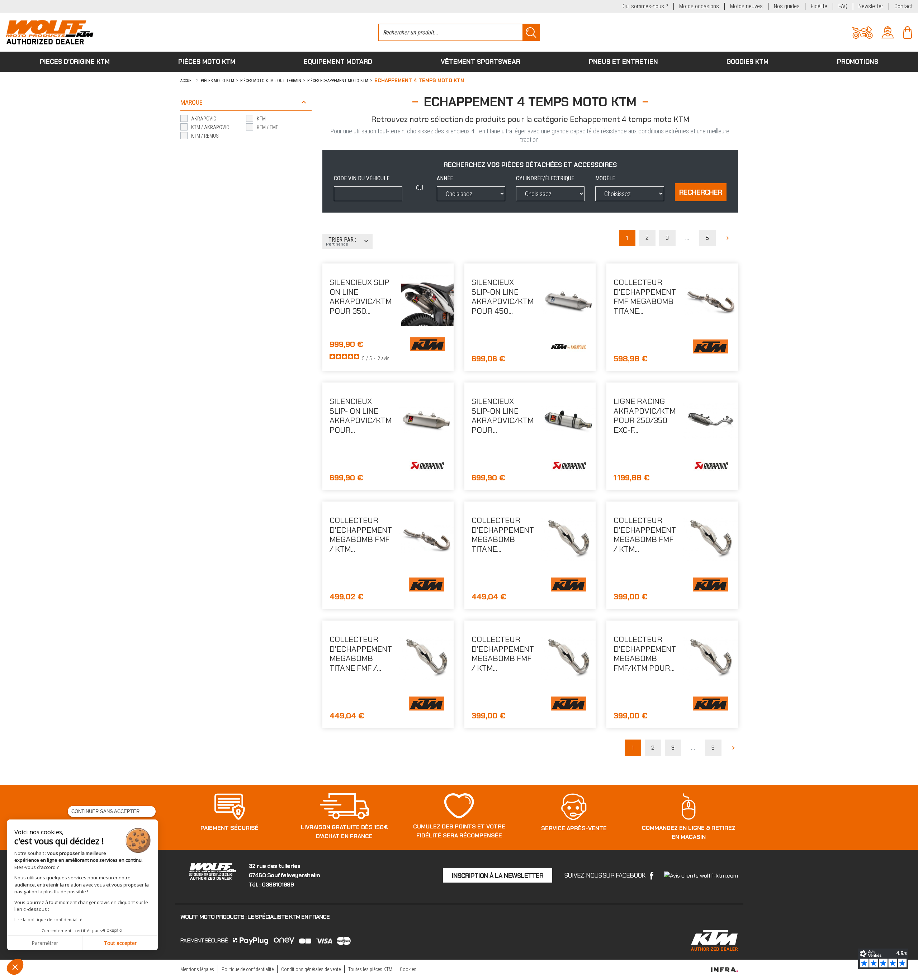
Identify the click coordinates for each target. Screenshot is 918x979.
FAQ (842, 6)
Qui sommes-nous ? (645, 6)
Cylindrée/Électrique (545, 178)
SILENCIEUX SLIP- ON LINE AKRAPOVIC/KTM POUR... (361, 415)
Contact (903, 6)
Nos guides (787, 6)
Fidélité (819, 6)
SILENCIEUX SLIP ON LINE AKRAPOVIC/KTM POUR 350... (361, 296)
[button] (15, 966)
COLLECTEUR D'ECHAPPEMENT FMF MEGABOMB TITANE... (645, 296)
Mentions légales (197, 969)
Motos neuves (746, 6)
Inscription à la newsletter (497, 875)
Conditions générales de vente (311, 969)
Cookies (408, 969)
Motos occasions (699, 6)
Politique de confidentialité (248, 969)
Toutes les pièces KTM (370, 969)
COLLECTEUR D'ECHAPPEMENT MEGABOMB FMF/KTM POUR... (645, 653)
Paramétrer (45, 943)
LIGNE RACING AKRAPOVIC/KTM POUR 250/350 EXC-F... (645, 415)
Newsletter (870, 6)
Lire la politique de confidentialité (48, 920)
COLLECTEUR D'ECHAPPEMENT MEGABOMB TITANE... (503, 534)
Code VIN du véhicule (361, 178)
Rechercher (700, 192)
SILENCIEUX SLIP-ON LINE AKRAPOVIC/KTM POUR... (503, 415)
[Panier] (907, 31)
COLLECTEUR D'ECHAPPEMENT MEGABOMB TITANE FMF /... (361, 653)
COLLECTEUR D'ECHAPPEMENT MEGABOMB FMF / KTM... (361, 534)
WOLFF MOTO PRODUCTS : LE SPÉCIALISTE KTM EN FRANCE (255, 917)
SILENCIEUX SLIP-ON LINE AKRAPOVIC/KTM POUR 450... (503, 296)
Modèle (605, 178)
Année (445, 178)
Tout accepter (120, 943)
